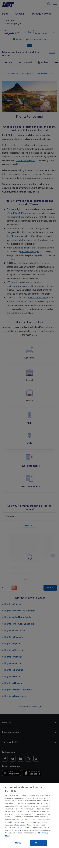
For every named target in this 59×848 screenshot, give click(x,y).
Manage (19, 843)
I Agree (38, 843)
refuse (20, 830)
